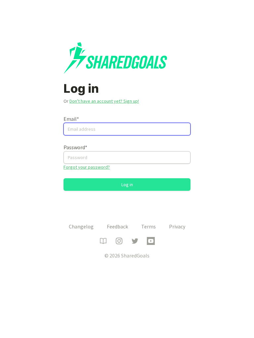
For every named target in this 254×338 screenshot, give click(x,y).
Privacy (177, 226)
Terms (148, 226)
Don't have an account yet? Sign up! (104, 101)
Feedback (117, 226)
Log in (127, 184)
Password (75, 147)
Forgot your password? (87, 167)
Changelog (81, 226)
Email (71, 119)
